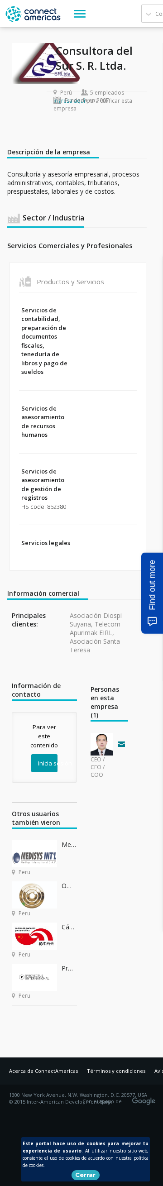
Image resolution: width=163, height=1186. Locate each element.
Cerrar (85, 1174)
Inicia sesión (48, 763)
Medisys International (69, 844)
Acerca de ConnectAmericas (43, 1070)
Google (145, 1098)
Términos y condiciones (116, 1070)
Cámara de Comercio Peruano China (69, 927)
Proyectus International (69, 968)
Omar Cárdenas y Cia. (69, 885)
